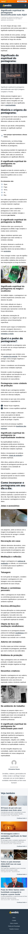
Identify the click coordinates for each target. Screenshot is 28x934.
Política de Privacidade (14, 926)
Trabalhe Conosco (14, 929)
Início (14, 917)
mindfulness (19, 633)
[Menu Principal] (25, 6)
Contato (14, 920)
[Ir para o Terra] (4, 1)
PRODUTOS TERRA (22, 1)
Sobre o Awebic (14, 923)
